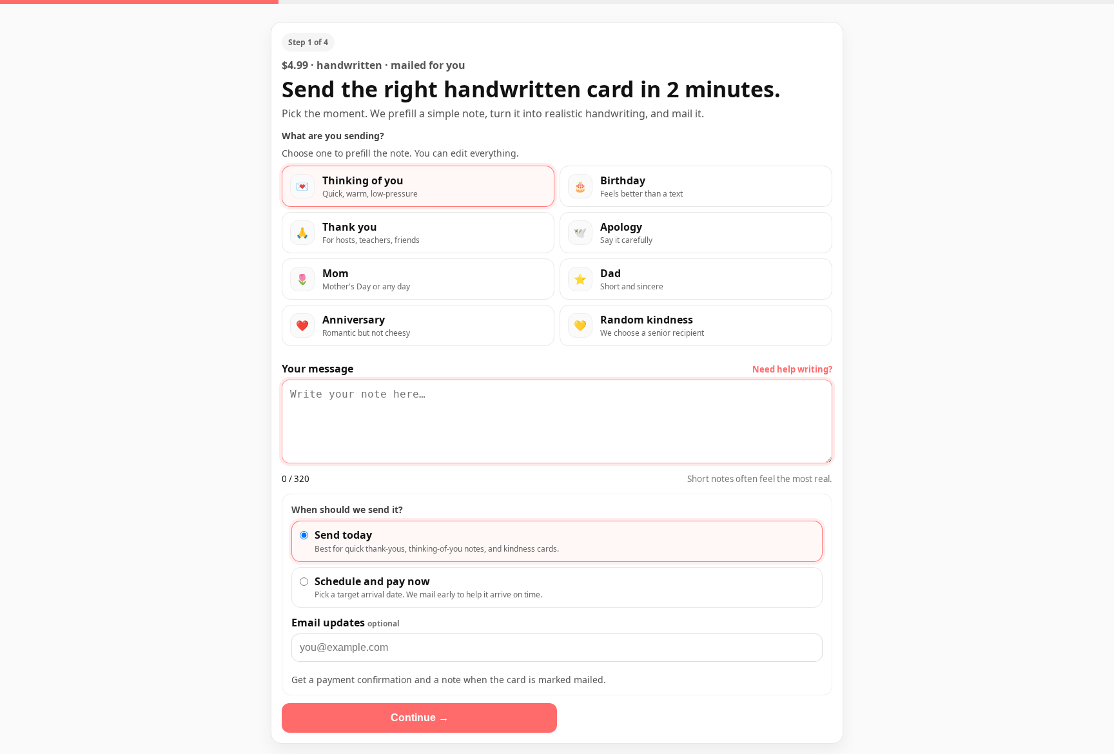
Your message (317, 369)
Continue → (420, 717)
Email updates (345, 622)
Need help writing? (792, 369)
